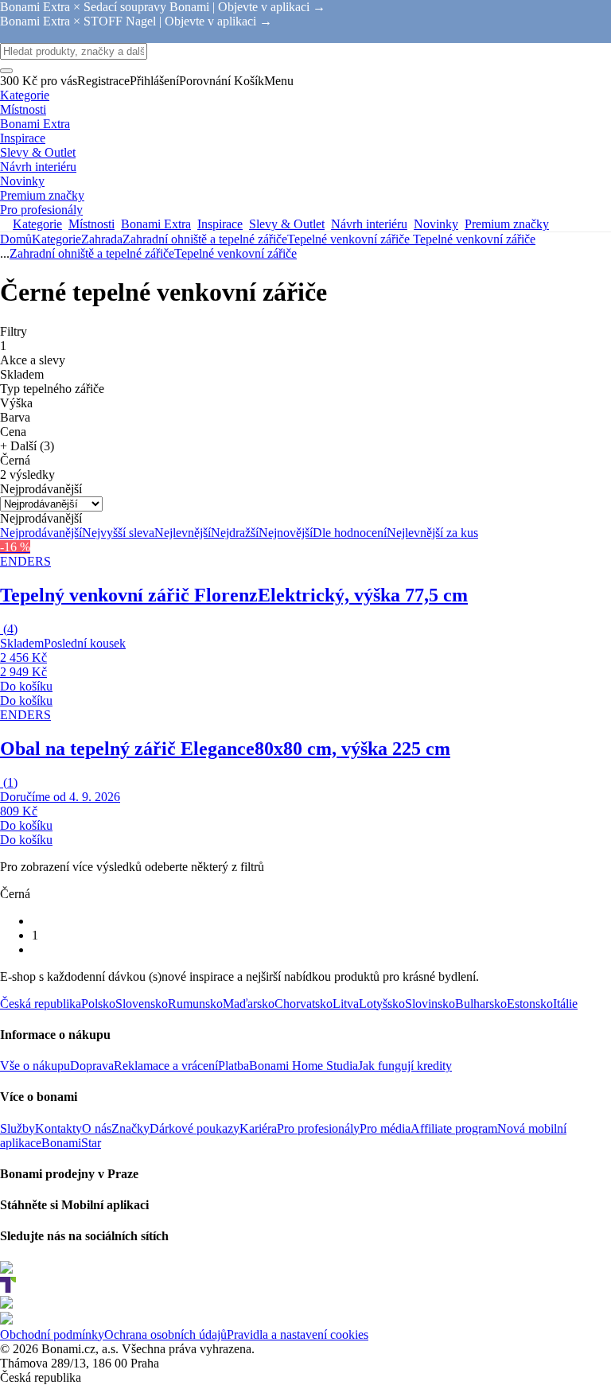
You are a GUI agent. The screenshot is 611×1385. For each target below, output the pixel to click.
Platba (233, 1065)
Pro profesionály (318, 1128)
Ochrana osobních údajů (165, 1334)
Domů (16, 239)
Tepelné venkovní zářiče (474, 239)
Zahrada (102, 239)
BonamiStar (71, 1143)
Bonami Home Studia (303, 1065)
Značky (130, 1128)
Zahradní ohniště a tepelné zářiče (205, 239)
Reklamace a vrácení (166, 1065)
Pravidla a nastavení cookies (297, 1334)
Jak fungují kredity (405, 1065)
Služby (17, 1128)
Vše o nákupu (35, 1065)
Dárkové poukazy (194, 1128)
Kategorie (56, 239)
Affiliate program (454, 1128)
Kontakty (58, 1128)
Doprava (92, 1065)
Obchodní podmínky (52, 1334)
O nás (96, 1128)
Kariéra (258, 1128)
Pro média (385, 1128)
